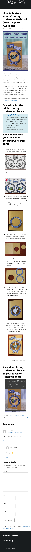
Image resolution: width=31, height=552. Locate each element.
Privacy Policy (8, 541)
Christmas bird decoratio (10, 100)
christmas (16, 417)
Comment (6, 471)
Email (5, 503)
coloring (21, 417)
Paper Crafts (12, 415)
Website (5, 511)
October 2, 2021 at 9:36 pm (17, 449)
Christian (11, 417)
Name (5, 495)
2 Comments (24, 28)
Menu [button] (16, 6)
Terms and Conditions (11, 535)
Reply (4, 440)
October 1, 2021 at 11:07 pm (14, 432)
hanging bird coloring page (14, 115)
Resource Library (20, 415)
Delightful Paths (15, 2)
